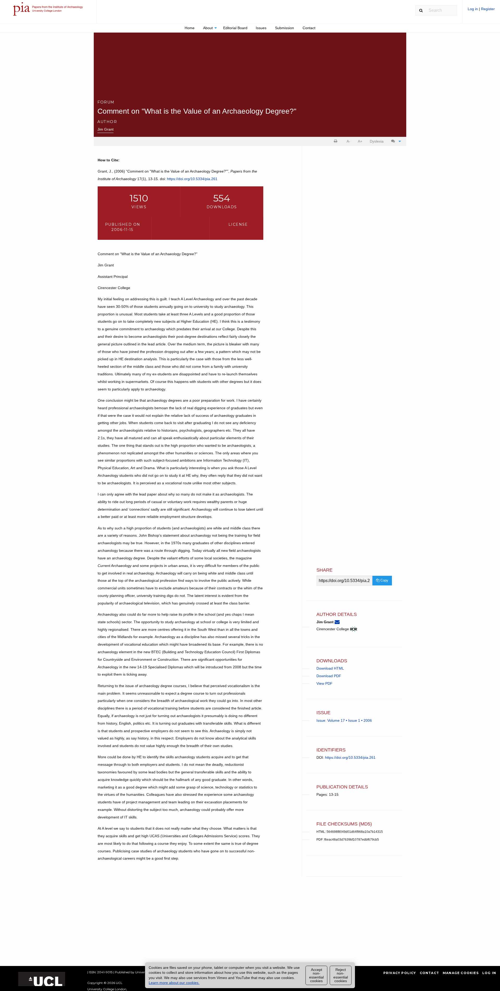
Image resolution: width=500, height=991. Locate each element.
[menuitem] (481, 10)
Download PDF (328, 676)
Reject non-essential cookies (340, 975)
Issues (261, 28)
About (208, 28)
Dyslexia (377, 141)
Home (190, 28)
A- (348, 141)
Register (488, 9)
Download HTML (330, 668)
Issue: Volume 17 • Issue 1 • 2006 (344, 720)
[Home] (48, 11)
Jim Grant (105, 129)
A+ (360, 141)
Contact (309, 28)
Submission (284, 28)
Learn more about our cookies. (174, 983)
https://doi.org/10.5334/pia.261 (192, 179)
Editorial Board (235, 28)
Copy (383, 580)
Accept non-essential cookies (316, 975)
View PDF (324, 683)
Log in (473, 9)
